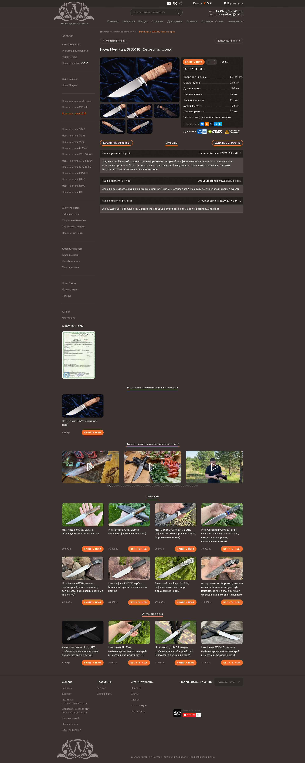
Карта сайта (138, 711)
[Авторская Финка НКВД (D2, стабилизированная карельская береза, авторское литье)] (83, 632)
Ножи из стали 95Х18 (74, 113)
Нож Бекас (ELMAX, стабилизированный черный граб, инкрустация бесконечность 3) (127, 651)
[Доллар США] (207, 3)
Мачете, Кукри (70, 289)
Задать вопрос (226, 142)
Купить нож (193, 61)
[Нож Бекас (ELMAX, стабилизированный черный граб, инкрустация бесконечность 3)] (129, 632)
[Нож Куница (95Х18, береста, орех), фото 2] (112, 111)
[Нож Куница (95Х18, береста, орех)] (140, 79)
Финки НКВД (69, 57)
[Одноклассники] (207, 124)
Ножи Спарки (69, 85)
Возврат (67, 693)
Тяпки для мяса (70, 267)
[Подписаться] (239, 682)
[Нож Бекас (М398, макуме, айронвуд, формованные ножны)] (129, 514)
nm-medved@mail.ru (230, 14)
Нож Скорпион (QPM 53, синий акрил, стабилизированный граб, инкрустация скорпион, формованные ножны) (220, 535)
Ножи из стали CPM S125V (77, 160)
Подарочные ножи (72, 233)
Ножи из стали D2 (72, 192)
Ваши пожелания (71, 730)
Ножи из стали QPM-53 (75, 173)
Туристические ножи (73, 226)
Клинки (66, 311)
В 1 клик (191, 69)
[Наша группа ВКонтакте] (175, 3)
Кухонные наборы (72, 248)
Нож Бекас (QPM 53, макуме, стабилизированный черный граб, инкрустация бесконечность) (220, 651)
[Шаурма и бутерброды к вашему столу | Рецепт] (152, 467)
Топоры (66, 295)
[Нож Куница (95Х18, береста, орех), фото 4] (167, 111)
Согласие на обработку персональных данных (75, 710)
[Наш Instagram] (180, 3)
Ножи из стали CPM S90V (76, 167)
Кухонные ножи (70, 255)
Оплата (191, 21)
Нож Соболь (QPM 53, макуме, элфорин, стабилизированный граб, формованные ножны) (175, 533)
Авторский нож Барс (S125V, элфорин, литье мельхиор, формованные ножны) (172, 587)
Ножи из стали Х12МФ (75, 107)
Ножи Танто (69, 283)
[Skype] (220, 124)
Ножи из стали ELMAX (74, 148)
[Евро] (211, 3)
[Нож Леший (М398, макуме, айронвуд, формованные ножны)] (83, 514)
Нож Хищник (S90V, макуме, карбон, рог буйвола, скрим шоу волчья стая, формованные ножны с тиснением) (82, 589)
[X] (211, 124)
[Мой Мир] (216, 124)
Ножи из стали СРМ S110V (77, 154)
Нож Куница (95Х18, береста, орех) (79, 422)
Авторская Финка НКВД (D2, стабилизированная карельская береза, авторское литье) (80, 651)
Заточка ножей (70, 718)
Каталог (129, 21)
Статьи (157, 21)
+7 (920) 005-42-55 (228, 11)
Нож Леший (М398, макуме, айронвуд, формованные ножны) (80, 531)
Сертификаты (104, 693)
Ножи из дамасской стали (76, 101)
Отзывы (207, 21)
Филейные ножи (71, 261)
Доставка (175, 21)
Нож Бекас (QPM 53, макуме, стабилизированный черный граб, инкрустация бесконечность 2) (174, 651)
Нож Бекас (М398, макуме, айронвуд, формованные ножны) (127, 531)
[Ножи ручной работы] (101, 31)
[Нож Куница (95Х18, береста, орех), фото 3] (139, 111)
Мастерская (68, 318)
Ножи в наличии (71, 63)
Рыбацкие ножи (70, 214)
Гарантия (67, 688)
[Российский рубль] (204, 3)
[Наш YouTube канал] (169, 3)
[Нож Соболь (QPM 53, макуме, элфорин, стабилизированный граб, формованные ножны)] (176, 514)
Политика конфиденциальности (74, 701)
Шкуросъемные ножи (74, 220)
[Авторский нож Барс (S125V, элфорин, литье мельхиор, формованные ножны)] (176, 568)
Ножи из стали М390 (73, 142)
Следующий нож (227, 41)
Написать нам (70, 724)
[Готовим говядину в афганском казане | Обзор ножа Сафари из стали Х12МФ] (90, 467)
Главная (113, 21)
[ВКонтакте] (202, 124)
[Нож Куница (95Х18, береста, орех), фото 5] (112, 126)
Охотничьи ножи (71, 207)
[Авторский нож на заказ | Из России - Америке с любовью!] (214, 467)
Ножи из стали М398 (73, 135)
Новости (136, 688)
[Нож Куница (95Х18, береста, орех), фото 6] (139, 126)
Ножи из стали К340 (73, 179)
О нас (219, 21)
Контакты (235, 21)
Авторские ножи (71, 44)
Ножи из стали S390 (73, 129)
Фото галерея (139, 705)
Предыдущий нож (116, 41)
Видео (143, 21)
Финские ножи (70, 79)
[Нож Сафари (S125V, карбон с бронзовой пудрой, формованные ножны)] (129, 568)
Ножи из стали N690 (73, 185)
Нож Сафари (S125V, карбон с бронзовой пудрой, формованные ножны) (128, 587)
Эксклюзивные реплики (75, 50)
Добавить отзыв (115, 142)
